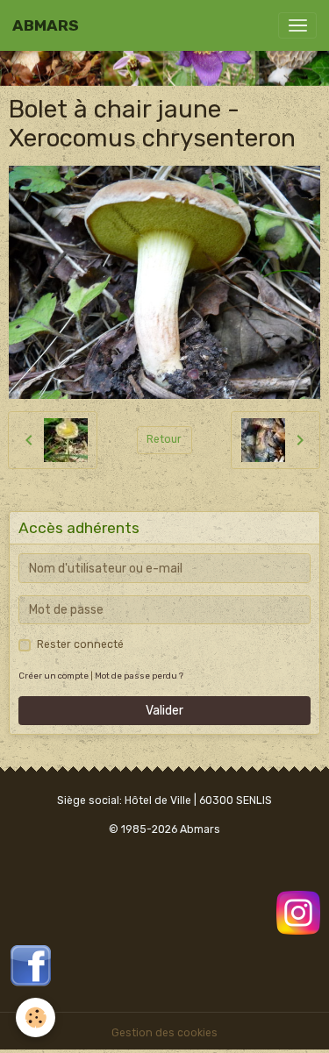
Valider (164, 710)
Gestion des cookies (164, 1033)
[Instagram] (298, 912)
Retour (164, 439)
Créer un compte (53, 675)
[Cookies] (35, 1017)
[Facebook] (31, 964)
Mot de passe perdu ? (139, 675)
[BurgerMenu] (297, 25)
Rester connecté (80, 644)
